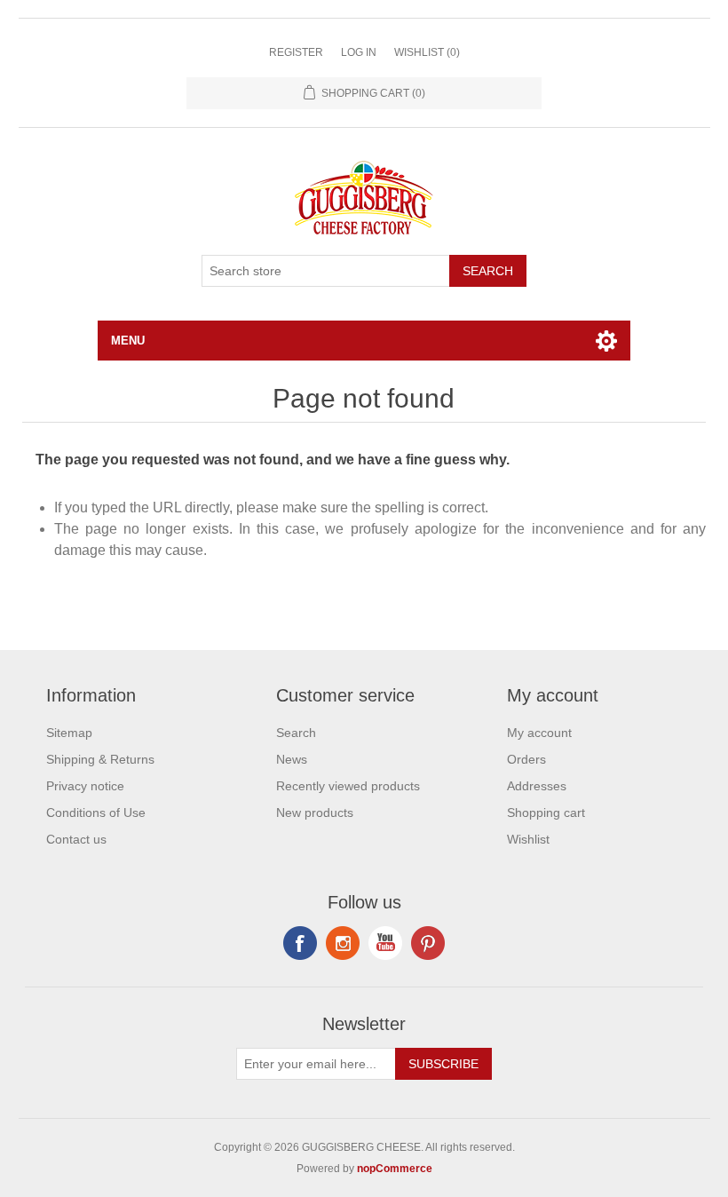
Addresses (536, 786)
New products (314, 812)
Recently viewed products (348, 786)
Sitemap (69, 732)
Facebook (300, 943)
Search (488, 271)
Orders (526, 759)
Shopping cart (546, 812)
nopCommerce (394, 1168)
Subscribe (443, 1064)
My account (539, 732)
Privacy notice (85, 786)
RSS (343, 943)
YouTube (385, 943)
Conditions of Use (96, 812)
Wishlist (528, 839)
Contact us (76, 839)
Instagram (428, 943)
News (291, 759)
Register (296, 52)
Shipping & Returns (100, 759)
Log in (358, 52)
